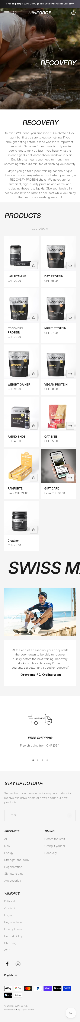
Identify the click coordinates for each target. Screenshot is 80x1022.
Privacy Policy (13, 929)
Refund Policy (13, 936)
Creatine (13, 540)
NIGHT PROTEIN (55, 328)
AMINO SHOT (16, 436)
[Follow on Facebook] (7, 964)
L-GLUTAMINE (17, 276)
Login (8, 915)
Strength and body (16, 860)
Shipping (10, 943)
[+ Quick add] (34, 265)
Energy (8, 853)
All (5, 839)
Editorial (9, 901)
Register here (13, 922)
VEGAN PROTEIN (55, 384)
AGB (7, 950)
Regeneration (13, 867)
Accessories (12, 881)
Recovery (50, 853)
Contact (9, 908)
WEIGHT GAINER (19, 384)
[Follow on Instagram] (18, 964)
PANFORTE (15, 488)
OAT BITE (50, 436)
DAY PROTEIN (53, 276)
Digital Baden (27, 1010)
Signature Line (13, 874)
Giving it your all (54, 846)
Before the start (54, 839)
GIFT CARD (51, 488)
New (7, 846)
